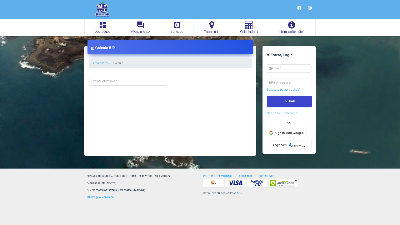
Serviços (176, 27)
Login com (280, 145)
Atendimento (140, 27)
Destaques (102, 27)
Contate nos (266, 176)
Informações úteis (291, 32)
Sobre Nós (245, 176)
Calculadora (249, 32)
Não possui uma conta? (282, 113)
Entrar (289, 101)
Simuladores (100, 63)
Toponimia (212, 32)
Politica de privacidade (217, 176)
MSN (239, 193)
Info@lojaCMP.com (102, 197)
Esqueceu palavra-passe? (283, 89)
